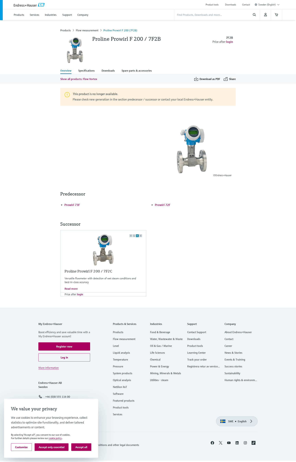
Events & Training (235, 359)
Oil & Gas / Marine (161, 345)
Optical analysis (122, 380)
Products (65, 30)
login (229, 42)
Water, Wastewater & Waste (166, 339)
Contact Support (196, 332)
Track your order (197, 359)
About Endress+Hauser (238, 332)
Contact (246, 4)
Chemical (155, 359)
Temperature (120, 359)
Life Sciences (157, 352)
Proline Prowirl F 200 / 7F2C (88, 271)
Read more (71, 288)
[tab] (67, 71)
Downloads (230, 4)
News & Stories (233, 352)
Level (116, 345)
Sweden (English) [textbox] (267, 4)
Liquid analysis (121, 352)
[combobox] (269, 4)
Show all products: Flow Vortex (78, 79)
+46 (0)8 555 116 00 (57, 396)
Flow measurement (87, 30)
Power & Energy (159, 366)
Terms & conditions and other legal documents (111, 445)
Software (118, 393)
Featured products (123, 400)
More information (48, 367)
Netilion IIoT (120, 387)
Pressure (118, 366)
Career (228, 345)
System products (122, 373)
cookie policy (55, 438)
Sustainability (232, 373)
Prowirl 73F (72, 205)
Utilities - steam (159, 380)
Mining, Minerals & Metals (165, 373)
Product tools (212, 4)
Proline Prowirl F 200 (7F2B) (120, 30)
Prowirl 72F (162, 205)
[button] (64, 346)
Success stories (233, 366)
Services (117, 414)
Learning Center (196, 352)
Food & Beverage (160, 332)
